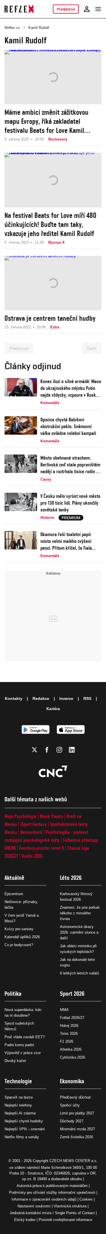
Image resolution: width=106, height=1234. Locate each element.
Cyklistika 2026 (72, 1057)
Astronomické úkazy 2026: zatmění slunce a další (79, 932)
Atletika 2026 (70, 1049)
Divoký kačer (15, 1061)
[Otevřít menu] (98, 9)
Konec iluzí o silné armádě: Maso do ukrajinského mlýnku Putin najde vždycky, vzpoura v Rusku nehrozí (70, 388)
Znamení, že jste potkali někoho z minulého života (79, 913)
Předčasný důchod (75, 1097)
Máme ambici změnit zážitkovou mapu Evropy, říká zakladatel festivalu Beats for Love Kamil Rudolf (46, 121)
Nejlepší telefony (18, 1105)
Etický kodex (25, 1220)
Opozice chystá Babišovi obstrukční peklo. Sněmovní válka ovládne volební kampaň (68, 426)
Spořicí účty (70, 1105)
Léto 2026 (71, 877)
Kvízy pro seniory (19, 929)
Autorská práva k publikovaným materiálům (52, 1186)
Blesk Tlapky (51, 816)
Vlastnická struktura (70, 1206)
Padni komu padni (19, 1045)
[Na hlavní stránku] (19, 9)
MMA (64, 1010)
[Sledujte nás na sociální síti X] (34, 749)
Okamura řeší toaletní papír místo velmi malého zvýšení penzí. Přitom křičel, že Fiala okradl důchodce (66, 541)
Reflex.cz (12, 28)
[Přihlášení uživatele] (86, 9)
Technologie (18, 1081)
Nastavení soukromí (34, 1206)
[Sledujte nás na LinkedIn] (71, 749)
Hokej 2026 (69, 1025)
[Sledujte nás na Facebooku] (46, 749)
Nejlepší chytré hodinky (24, 1121)
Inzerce (66, 698)
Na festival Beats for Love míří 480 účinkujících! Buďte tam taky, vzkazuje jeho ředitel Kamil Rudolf (50, 224)
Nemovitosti (31, 832)
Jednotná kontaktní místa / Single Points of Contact (52, 1213)
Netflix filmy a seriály (22, 1137)
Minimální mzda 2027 (77, 1129)
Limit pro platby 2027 (77, 1113)
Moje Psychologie (20, 816)
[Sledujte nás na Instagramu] (59, 749)
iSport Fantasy (33, 824)
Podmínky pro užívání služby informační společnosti (52, 1192)
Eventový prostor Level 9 (41, 848)
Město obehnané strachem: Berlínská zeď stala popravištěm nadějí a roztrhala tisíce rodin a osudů (70, 465)
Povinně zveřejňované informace (65, 1220)
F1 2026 (66, 1041)
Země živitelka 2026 (76, 1137)
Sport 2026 (72, 993)
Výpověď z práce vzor (23, 1053)
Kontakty (13, 698)
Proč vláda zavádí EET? (25, 1037)
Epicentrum (14, 894)
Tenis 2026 (69, 1033)
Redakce (41, 698)
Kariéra (53, 708)
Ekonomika (72, 1081)
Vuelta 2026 (31, 856)
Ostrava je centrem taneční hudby (50, 318)
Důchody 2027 (71, 1121)
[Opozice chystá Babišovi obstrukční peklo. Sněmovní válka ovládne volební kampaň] (21, 430)
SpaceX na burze (19, 1097)
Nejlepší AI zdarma (20, 1113)
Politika (13, 993)
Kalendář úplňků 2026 (22, 937)
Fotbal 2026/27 (72, 1018)
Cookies (86, 1199)
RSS (87, 698)
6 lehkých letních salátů (79, 973)
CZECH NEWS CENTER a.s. (73, 1161)
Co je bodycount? (19, 945)
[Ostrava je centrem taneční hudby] (53, 283)
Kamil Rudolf (38, 28)
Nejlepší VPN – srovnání (25, 1129)
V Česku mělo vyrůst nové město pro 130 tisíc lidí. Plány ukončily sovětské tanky (70, 503)
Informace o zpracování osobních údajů (44, 1199)
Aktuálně (14, 877)
